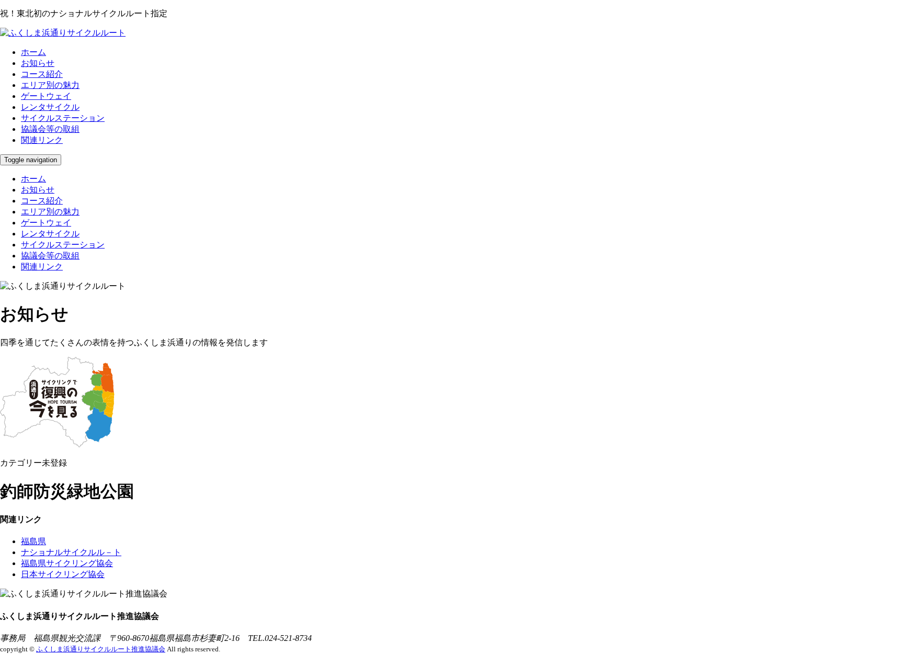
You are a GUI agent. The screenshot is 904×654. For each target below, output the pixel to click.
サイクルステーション (63, 118)
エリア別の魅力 (50, 85)
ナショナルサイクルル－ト (71, 552)
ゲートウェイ (46, 96)
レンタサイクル (50, 107)
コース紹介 (42, 74)
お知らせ (37, 63)
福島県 (33, 541)
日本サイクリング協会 (63, 574)
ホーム (33, 52)
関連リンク (42, 140)
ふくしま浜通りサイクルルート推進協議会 (100, 649)
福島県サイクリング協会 (67, 563)
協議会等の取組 (50, 129)
